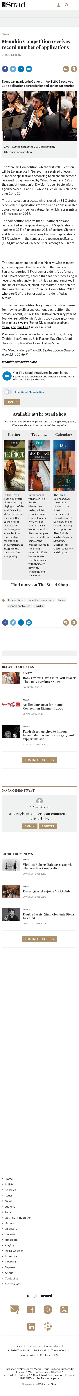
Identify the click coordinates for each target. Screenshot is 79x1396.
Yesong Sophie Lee (15, 327)
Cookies (45, 1355)
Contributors (52, 1346)
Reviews (10, 1234)
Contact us (11, 1278)
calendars (23, 425)
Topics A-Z (39, 1350)
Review (27, 673)
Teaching (39, 434)
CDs (14, 425)
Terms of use (59, 1350)
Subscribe (11, 1239)
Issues (8, 1195)
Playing (14, 434)
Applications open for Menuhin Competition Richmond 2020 (44, 706)
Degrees (10, 1267)
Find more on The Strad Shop (39, 584)
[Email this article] (29, 69)
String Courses (14, 1250)
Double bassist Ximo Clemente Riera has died (48, 916)
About (9, 1272)
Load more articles (39, 760)
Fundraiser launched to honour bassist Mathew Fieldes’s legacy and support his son (48, 735)
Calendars (64, 434)
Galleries (10, 1190)
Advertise (11, 1256)
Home (9, 1178)
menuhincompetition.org (19, 362)
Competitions (16, 599)
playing (39, 421)
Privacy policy (27, 1355)
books (62, 421)
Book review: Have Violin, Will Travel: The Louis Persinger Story (49, 680)
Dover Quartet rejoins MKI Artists (47, 891)
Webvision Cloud (47, 1384)
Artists (9, 1184)
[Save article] (74, 69)
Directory (11, 1228)
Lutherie (10, 1206)
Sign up (12, 402)
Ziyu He (22, 323)
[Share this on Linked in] (21, 69)
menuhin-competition (41, 599)
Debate (9, 1223)
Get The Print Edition (18, 1217)
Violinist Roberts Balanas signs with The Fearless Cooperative (48, 866)
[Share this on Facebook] (5, 69)
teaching (54, 421)
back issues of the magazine (51, 425)
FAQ (57, 1355)
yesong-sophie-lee (19, 605)
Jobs (8, 1212)
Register (48, 826)
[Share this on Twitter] (13, 69)
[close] (77, 61)
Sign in (28, 61)
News (6, 34)
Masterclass (12, 1284)
